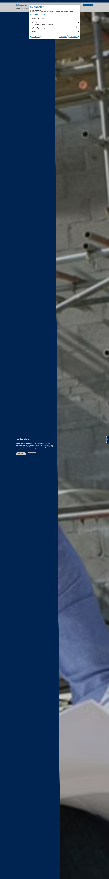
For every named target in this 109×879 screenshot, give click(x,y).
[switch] (77, 22)
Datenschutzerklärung (35, 14)
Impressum (43, 14)
